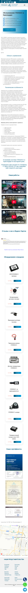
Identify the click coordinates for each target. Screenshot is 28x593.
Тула (16, 580)
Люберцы (6, 566)
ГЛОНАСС (9, 5)
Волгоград (17, 564)
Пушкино (17, 573)
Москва (16, 566)
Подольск (6, 573)
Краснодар (6, 577)
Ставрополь (17, 574)
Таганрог (6, 580)
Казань (16, 571)
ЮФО (16, 569)
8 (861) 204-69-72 (23, 0)
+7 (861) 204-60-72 (9, 166)
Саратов (6, 567)
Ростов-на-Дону (18, 579)
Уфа (5, 569)
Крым (16, 577)
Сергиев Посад (7, 574)
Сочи (16, 567)
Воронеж (6, 571)
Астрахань (6, 564)
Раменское (6, 579)
